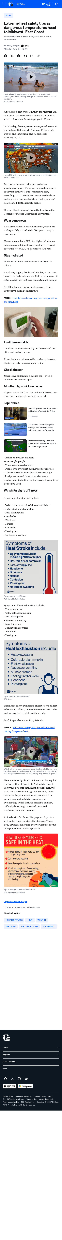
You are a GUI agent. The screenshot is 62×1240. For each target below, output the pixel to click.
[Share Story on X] (12, 55)
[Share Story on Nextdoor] (25, 55)
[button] (4, 4)
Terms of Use (31, 1099)
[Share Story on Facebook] (5, 55)
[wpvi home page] (6, 1037)
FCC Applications (27, 1102)
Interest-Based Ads (46, 1099)
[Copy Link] (38, 55)
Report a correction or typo (15, 901)
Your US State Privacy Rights (13, 1099)
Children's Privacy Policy (43, 1096)
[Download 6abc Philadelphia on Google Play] (25, 1086)
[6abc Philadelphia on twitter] (12, 1079)
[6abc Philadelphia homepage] (11, 4)
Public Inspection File (11, 1102)
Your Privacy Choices (23, 1096)
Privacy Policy (8, 1096)
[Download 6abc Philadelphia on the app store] (9, 1086)
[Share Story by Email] (31, 55)
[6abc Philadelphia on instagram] (19, 1079)
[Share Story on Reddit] (18, 55)
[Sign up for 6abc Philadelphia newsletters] (26, 1079)
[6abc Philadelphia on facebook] (5, 1079)
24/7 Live (20, 4)
